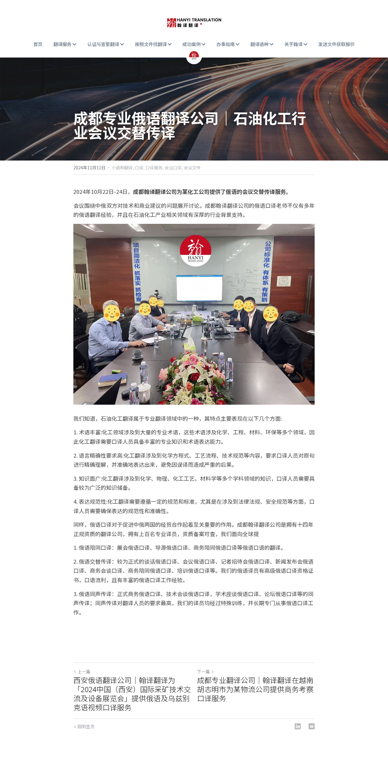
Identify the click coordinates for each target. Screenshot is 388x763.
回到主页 (86, 726)
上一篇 (84, 671)
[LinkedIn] (298, 726)
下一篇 (203, 671)
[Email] (312, 726)
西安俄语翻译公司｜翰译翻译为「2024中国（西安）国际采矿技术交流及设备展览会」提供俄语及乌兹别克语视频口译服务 (132, 693)
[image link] (194, 21)
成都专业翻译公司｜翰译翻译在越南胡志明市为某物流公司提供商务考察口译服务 (255, 689)
